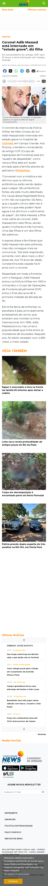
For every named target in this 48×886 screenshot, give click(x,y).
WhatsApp (22, 170)
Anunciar (10, 819)
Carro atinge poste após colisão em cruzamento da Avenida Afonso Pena (22, 672)
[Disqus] (24, 590)
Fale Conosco (13, 832)
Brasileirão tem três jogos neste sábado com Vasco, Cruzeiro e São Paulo (24, 703)
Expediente (11, 813)
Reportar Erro (14, 838)
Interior (6, 36)
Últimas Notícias (13, 635)
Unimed (7, 143)
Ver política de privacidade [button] (16, 874)
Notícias (41, 734)
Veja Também (14, 351)
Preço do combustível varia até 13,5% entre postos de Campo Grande (22, 721)
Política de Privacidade (19, 826)
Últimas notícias (37, 9)
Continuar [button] (13, 881)
